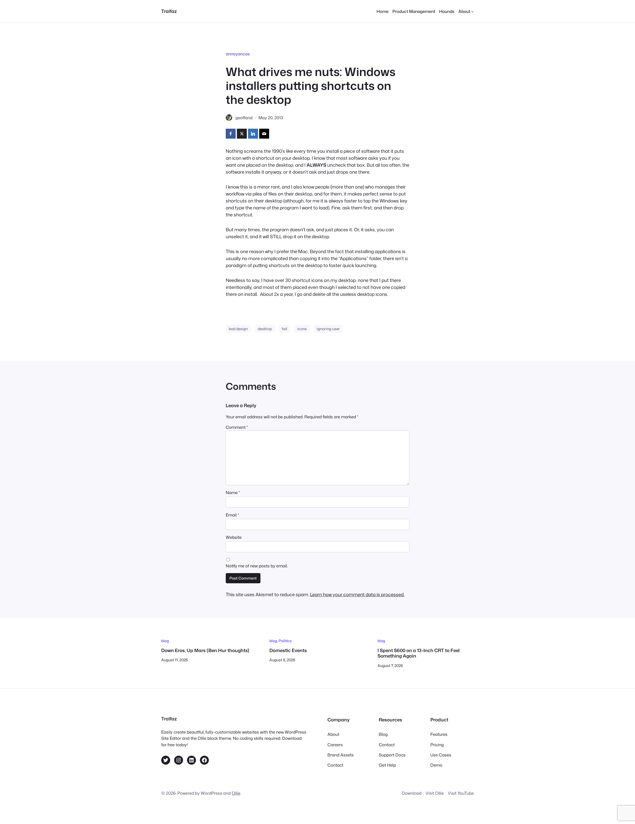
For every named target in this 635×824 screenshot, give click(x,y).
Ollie (236, 793)
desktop (265, 328)
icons (302, 328)
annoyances (238, 54)
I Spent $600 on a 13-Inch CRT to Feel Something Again (419, 653)
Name (233, 492)
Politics (285, 640)
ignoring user (328, 328)
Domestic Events (288, 650)
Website (234, 537)
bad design (238, 328)
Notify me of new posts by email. (257, 566)
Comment (237, 427)
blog (165, 640)
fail (284, 328)
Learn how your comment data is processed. (357, 594)
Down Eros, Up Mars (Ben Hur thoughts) (205, 650)
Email (232, 515)
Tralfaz (169, 11)
